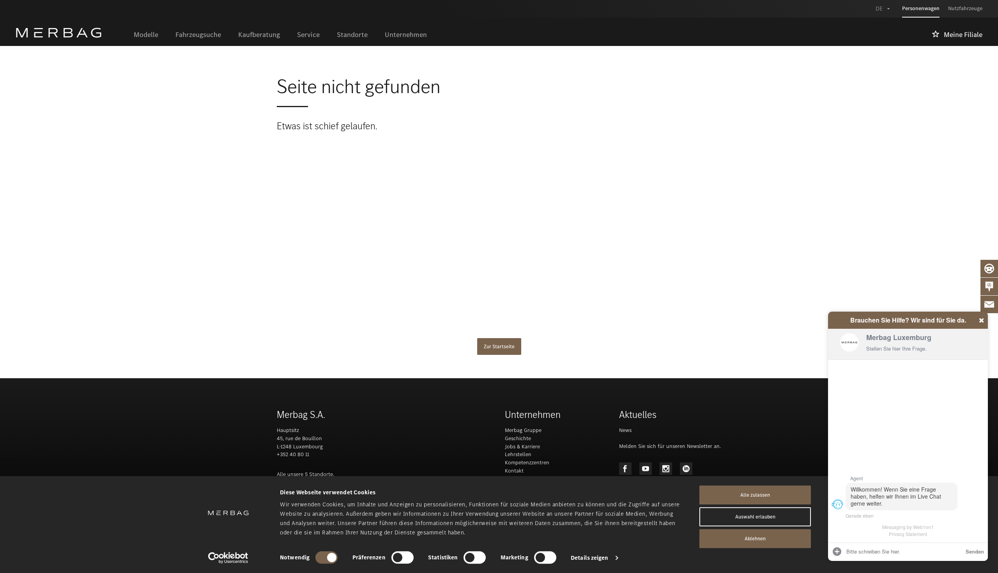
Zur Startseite (499, 346)
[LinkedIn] (686, 468)
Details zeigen (589, 558)
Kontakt (514, 470)
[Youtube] (645, 468)
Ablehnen (755, 538)
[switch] (402, 557)
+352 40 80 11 (293, 454)
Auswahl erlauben (755, 516)
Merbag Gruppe (523, 430)
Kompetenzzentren (527, 462)
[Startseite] (70, 32)
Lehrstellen (518, 454)
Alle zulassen (755, 495)
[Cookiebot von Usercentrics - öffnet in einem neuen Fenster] (228, 558)
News (625, 430)
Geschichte (518, 438)
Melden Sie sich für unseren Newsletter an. (670, 446)
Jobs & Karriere (522, 446)
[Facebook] (625, 468)
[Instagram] (666, 468)
